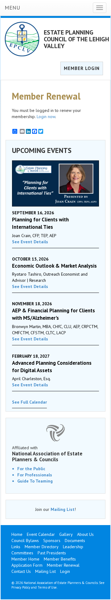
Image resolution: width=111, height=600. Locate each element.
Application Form (27, 565)
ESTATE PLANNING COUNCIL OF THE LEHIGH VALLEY (76, 39)
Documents (75, 540)
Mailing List (63, 509)
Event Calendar (41, 534)
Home (17, 534)
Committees (22, 553)
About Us (85, 534)
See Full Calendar (29, 402)
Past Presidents (52, 553)
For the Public (31, 468)
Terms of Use (47, 587)
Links (15, 546)
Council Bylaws (25, 540)
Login (65, 571)
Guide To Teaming (35, 481)
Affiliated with (47, 453)
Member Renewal (63, 565)
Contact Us (21, 571)
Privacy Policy (20, 587)
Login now (46, 116)
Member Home (25, 559)
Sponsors (51, 540)
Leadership (73, 546)
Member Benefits (60, 559)
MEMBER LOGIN (82, 68)
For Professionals (34, 475)
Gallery (66, 534)
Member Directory (42, 546)
